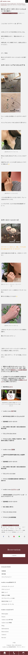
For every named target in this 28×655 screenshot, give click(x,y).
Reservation (5, 631)
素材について (5, 592)
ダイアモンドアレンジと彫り (8, 598)
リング (16, 528)
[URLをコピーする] (24, 536)
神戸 (12, 411)
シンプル (3, 528)
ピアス (7, 528)
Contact (4, 634)
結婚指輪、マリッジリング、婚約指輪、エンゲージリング (12, 532)
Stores (3, 616)
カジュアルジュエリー (7, 577)
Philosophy (5, 613)
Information (5, 628)
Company (9, 645)
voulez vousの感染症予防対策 (9, 646)
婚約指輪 (4, 574)
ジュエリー (24, 527)
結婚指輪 (4, 571)
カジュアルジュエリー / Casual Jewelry (10, 13)
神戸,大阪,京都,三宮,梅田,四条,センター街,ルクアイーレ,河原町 (13, 530)
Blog (3, 625)
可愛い (20, 528)
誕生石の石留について (7, 601)
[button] (3, 536)
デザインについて (6, 589)
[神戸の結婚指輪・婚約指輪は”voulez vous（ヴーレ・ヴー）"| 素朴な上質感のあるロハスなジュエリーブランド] (5, 1)
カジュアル (5, 527)
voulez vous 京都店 (7, 622)
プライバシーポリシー (21, 646)
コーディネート (18, 527)
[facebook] (13, 642)
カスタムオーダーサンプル (8, 604)
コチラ (11, 387)
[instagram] (14, 642)
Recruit (4, 637)
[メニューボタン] (26, 1)
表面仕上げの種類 (6, 595)
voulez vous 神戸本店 (7, 619)
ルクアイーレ (15, 489)
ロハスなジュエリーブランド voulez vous (8, 3)
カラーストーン (11, 527)
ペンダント (12, 528)
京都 (12, 449)
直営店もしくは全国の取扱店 (19, 370)
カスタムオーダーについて (8, 586)
